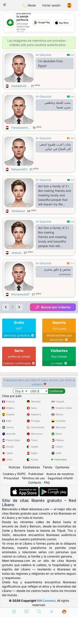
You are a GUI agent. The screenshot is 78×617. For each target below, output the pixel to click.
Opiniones (62, 467)
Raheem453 (19, 169)
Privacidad (11, 478)
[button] (4, 4)
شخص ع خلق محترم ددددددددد (57, 272)
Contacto (34, 482)
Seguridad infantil (60, 478)
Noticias (14, 467)
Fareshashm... (20, 127)
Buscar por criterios (56, 307)
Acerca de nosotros (60, 474)
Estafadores (31, 467)
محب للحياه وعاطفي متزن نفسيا (57, 105)
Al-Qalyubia (43, 55)
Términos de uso (33, 478)
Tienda (47, 467)
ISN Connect (46, 600)
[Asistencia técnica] (64, 612)
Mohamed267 (20, 294)
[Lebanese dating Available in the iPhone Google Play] (53, 489)
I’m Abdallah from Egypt (50, 63)
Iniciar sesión (51, 5)
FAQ (47, 482)
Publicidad (35, 474)
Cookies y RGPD (14, 474)
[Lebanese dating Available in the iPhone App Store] (24, 489)
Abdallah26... (20, 86)
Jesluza (16, 252)
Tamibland (18, 211)
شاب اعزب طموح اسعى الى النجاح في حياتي (55, 147)
